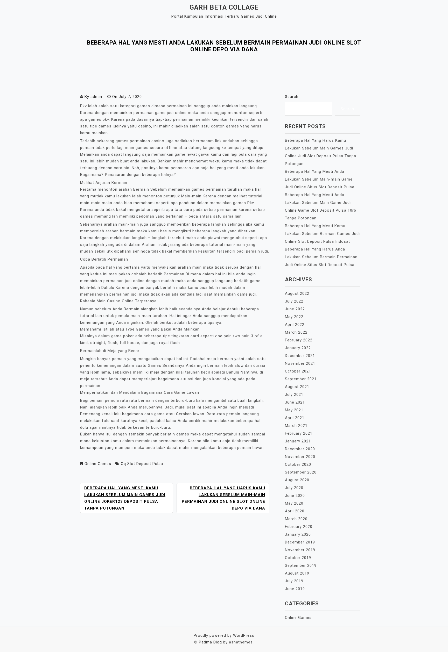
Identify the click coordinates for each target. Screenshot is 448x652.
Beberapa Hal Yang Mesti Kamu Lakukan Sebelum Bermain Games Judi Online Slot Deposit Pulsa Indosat (322, 234)
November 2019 (300, 550)
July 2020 (294, 487)
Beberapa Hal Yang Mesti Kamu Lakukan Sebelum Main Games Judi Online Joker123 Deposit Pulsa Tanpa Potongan (124, 498)
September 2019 (301, 565)
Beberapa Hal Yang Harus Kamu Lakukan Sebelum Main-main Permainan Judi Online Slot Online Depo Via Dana (223, 498)
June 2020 (295, 495)
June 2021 (295, 402)
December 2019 (300, 542)
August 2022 (297, 293)
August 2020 (297, 480)
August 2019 (297, 573)
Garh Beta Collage (224, 7)
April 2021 (294, 417)
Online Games (98, 463)
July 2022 (294, 301)
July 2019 (294, 581)
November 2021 (300, 363)
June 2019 (295, 588)
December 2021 (300, 355)
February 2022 (298, 340)
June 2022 (295, 309)
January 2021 (298, 441)
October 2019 (298, 557)
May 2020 (294, 503)
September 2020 (301, 472)
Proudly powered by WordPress (224, 635)
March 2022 (296, 332)
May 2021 (294, 410)
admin (96, 96)
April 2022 (294, 324)
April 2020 (294, 511)
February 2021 (298, 433)
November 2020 (300, 456)
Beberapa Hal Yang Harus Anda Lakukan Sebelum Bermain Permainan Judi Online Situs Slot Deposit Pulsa (321, 257)
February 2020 (298, 526)
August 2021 (297, 386)
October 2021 (298, 371)
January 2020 (298, 534)
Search (291, 96)
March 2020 (296, 519)
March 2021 (296, 425)
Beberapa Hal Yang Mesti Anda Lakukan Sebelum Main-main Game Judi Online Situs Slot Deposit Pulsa (319, 179)
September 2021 (301, 379)
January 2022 (298, 348)
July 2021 (294, 394)
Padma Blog (210, 642)
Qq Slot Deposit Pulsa (142, 463)
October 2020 (298, 464)
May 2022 (294, 316)
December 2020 (300, 449)
